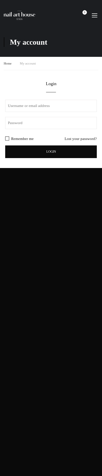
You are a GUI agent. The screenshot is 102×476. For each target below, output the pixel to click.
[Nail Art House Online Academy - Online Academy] (19, 15)
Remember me (22, 139)
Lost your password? (81, 139)
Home (8, 63)
